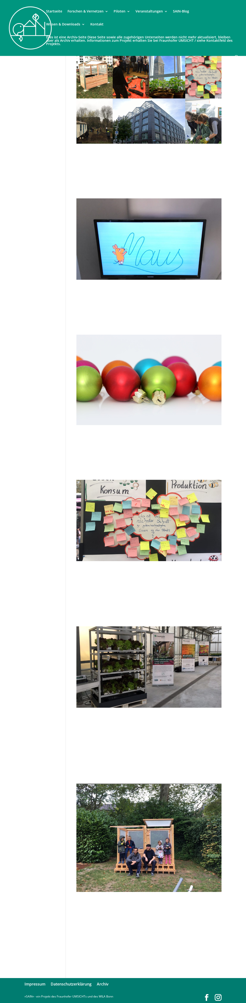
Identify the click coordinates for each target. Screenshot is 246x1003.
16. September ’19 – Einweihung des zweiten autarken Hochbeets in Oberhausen (148, 914)
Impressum (35, 984)
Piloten (119, 11)
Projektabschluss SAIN (121, 156)
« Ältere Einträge (87, 970)
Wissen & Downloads (63, 24)
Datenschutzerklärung (71, 984)
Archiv (103, 984)
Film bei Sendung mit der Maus (138, 292)
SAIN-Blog (181, 11)
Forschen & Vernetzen (86, 11)
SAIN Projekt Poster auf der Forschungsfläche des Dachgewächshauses (131, 730)
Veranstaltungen (149, 11)
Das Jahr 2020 (104, 437)
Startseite (54, 11)
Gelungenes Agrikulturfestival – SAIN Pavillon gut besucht (138, 578)
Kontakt (97, 24)
